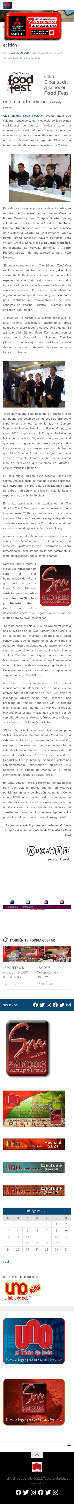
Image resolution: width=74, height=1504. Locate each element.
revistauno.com (19, 53)
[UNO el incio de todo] (35, 1004)
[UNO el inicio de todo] (42, 1004)
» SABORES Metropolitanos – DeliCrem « (47, 972)
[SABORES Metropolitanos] (55, 1004)
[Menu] (69, 5)
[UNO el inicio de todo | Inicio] (9, 5)
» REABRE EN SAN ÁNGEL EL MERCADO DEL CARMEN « (15, 972)
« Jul (6, 1262)
